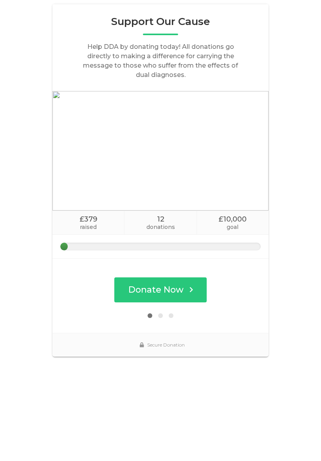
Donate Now (156, 289)
